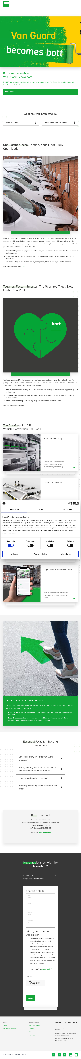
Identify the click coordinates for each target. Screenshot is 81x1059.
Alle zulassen (66, 554)
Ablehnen (14, 554)
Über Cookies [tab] (67, 509)
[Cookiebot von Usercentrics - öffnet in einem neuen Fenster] (69, 503)
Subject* (30, 912)
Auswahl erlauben (40, 554)
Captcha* (29, 976)
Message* (30, 921)
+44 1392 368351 (45, 832)
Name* (29, 895)
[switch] (31, 545)
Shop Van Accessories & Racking (13, 405)
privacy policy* (46, 969)
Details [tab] (40, 509)
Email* (29, 904)
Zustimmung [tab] (14, 509)
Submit (30, 998)
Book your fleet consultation (12, 266)
